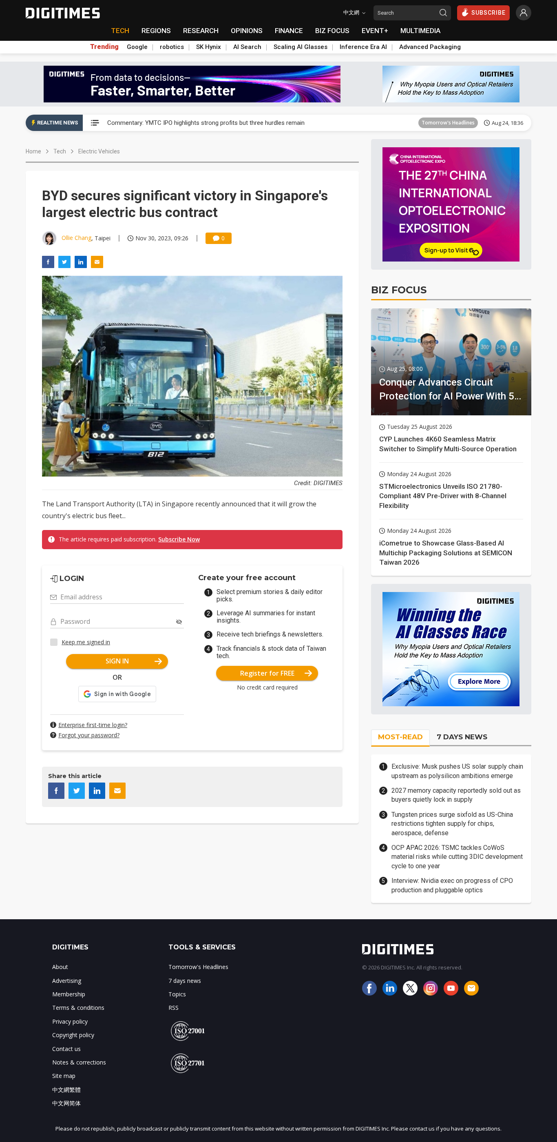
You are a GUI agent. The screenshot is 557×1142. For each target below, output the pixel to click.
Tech (59, 151)
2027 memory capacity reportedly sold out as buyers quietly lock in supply (456, 795)
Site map (63, 1076)
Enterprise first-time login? (92, 725)
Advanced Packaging (430, 47)
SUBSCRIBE (488, 12)
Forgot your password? (88, 735)
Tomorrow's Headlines (448, 122)
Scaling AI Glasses (300, 47)
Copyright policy (73, 1035)
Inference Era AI (363, 47)
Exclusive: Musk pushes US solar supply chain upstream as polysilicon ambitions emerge (457, 771)
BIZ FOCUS (332, 31)
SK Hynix (208, 47)
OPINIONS (247, 31)
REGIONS (156, 31)
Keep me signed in (86, 642)
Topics (177, 994)
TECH (120, 31)
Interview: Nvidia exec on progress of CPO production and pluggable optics (452, 885)
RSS (173, 1007)
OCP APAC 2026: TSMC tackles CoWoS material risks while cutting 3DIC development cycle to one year (457, 857)
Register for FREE (267, 673)
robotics (172, 47)
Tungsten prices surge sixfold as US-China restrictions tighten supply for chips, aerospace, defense (452, 824)
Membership (68, 994)
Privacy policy (70, 1021)
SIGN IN (117, 660)
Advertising (66, 981)
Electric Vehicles (99, 151)
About (60, 967)
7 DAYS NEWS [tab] (462, 737)
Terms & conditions (78, 1007)
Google (137, 47)
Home (33, 151)
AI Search (247, 47)
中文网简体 (66, 1103)
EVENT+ (375, 31)
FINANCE (289, 31)
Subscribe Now (179, 539)
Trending (104, 47)
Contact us (66, 1049)
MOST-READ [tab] (400, 737)
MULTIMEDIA (420, 31)
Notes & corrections (79, 1062)
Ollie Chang (76, 238)
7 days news (184, 981)
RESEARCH (201, 31)
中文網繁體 (66, 1089)
